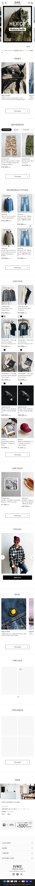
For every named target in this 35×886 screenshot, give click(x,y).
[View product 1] (15, 537)
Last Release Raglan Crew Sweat (24, 376)
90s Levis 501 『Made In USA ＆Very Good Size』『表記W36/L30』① (24, 218)
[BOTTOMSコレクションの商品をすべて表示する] (17, 176)
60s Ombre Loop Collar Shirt (6, 309)
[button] (2, 2)
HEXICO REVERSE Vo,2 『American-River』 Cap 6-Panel (25, 443)
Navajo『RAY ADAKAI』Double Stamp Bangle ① (9, 410)
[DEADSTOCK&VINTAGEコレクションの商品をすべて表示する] (17, 268)
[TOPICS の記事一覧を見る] (17, 111)
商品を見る (17, 577)
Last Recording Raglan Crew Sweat (9, 376)
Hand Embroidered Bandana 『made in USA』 (8, 443)
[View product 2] (14, 555)
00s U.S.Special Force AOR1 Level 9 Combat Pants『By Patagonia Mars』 (10, 162)
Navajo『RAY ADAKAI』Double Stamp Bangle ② (25, 410)
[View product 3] (13, 566)
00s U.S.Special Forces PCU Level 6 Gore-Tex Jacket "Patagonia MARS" (8, 252)
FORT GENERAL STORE (14, 884)
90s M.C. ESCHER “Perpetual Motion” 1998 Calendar (11, 501)
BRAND (4, 848)
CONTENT (5, 853)
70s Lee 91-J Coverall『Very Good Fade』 (8, 217)
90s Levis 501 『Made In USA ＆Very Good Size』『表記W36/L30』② (24, 252)
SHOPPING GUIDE (8, 858)
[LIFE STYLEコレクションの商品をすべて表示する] (17, 516)
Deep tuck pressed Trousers (24, 309)
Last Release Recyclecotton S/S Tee (25, 343)
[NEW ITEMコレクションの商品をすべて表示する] (17, 455)
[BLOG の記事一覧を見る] (17, 647)
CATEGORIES (6, 843)
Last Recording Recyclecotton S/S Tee (8, 343)
